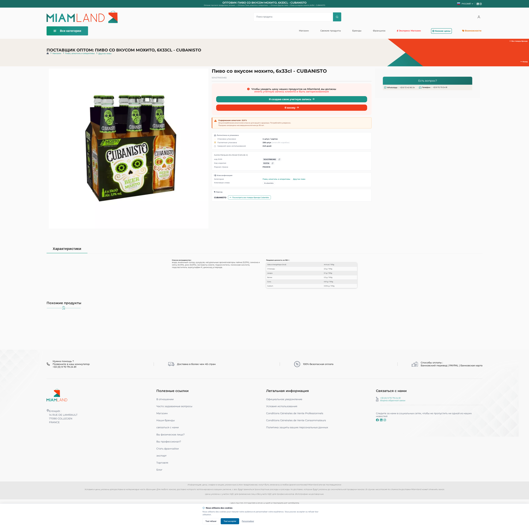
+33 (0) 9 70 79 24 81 (390, 398)
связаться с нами (167, 427)
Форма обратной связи (392, 400)
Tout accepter (230, 521)
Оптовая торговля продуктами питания (219, 5)
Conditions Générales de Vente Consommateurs (296, 420)
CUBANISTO (220, 197)
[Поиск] (337, 16)
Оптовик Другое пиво (279, 5)
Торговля (162, 462)
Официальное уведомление (284, 399)
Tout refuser (210, 521)
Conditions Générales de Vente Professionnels (294, 413)
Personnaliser (248, 521)
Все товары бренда (519, 41)
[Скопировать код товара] (272, 163)
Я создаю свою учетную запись (290, 99)
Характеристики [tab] (67, 249)
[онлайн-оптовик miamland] (82, 17)
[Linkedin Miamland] (478, 3)
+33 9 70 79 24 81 (440, 87)
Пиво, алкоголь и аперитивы (80, 53)
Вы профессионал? (168, 441)
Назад (525, 62)
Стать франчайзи (167, 448)
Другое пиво (104, 53)
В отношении (165, 399)
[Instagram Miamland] (481, 3)
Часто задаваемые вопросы (174, 406)
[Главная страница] (48, 53)
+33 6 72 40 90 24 (407, 87)
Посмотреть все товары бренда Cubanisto (250, 197)
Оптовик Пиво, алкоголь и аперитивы (253, 5)
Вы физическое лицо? (170, 434)
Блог (159, 469)
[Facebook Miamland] (377, 420)
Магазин (56, 53)
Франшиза (379, 30)
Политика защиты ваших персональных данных (297, 427)
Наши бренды (165, 420)
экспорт (161, 455)
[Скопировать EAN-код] (279, 159)
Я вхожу (290, 107)
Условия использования (281, 406)
